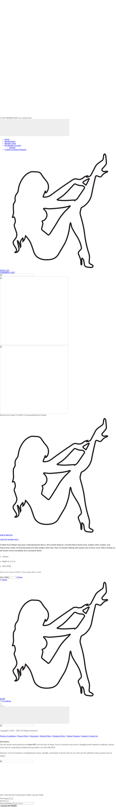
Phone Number (6, 803)
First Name (4, 798)
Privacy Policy (23, 736)
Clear (20, 577)
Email (2, 801)
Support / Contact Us (89, 736)
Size (2, 577)
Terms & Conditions (8, 736)
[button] (7, 272)
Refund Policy (45, 736)
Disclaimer (34, 736)
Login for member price (9, 539)
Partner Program (73, 736)
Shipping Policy (59, 736)
